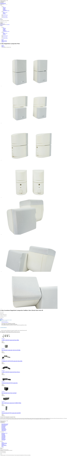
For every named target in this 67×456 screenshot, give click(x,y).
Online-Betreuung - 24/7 (3, 3)
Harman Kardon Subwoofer (5, 424)
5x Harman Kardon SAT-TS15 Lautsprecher (10, 382)
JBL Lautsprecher (4, 428)
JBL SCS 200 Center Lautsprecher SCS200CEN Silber (11, 402)
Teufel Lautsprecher (4, 430)
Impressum (3, 444)
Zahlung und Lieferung (4, 40)
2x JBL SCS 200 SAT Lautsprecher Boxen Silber (10, 340)
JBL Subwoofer (3, 427)
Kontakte (3, 446)
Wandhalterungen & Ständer (6, 10)
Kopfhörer (4, 8)
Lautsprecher (4, 7)
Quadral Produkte (4, 439)
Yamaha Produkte (4, 438)
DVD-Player (4, 13)
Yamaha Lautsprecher (4, 429)
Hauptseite (3, 45)
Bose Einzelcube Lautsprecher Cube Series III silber (11, 350)
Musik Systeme (4, 30)
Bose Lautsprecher (4, 425)
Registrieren (8, 24)
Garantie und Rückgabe (4, 41)
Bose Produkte (3, 433)
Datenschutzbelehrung (4, 445)
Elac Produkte (3, 434)
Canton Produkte (3, 436)
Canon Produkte (3, 435)
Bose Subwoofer (3, 426)
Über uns (3, 39)
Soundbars (4, 9)
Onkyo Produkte (3, 437)
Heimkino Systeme (5, 12)
